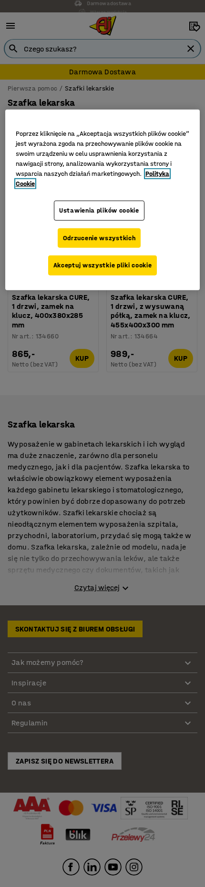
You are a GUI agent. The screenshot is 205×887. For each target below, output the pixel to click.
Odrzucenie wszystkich (99, 238)
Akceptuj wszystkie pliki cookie (102, 265)
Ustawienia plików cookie (99, 210)
